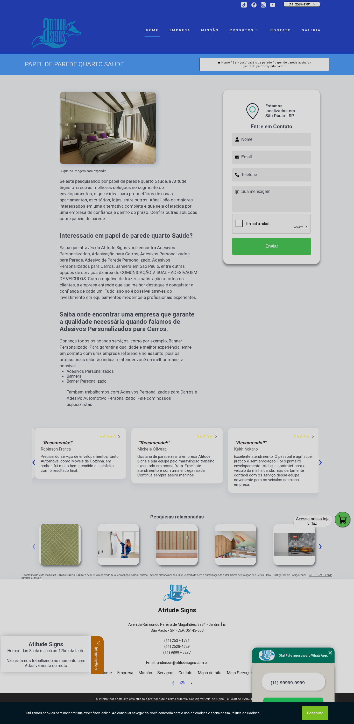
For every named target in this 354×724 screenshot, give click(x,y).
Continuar (315, 713)
